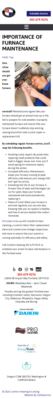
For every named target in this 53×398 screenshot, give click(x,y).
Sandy (27, 295)
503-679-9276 (39, 19)
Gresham (18, 295)
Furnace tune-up (13, 221)
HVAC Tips (8, 57)
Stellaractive (44, 395)
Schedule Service (39, 13)
